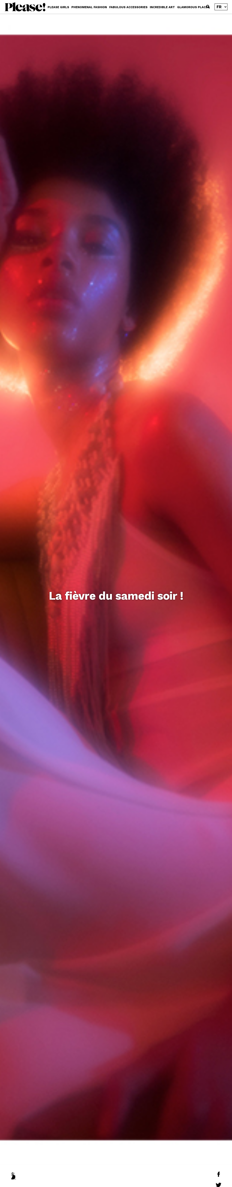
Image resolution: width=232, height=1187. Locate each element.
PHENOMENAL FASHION (89, 7)
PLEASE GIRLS (58, 7)
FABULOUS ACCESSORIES (128, 7)
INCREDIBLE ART (162, 7)
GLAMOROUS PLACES (193, 7)
